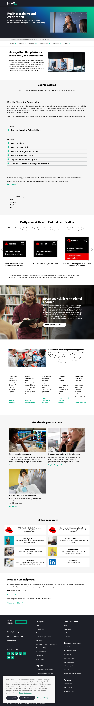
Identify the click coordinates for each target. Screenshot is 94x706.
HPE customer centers (70, 670)
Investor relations (41, 652)
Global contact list (13, 603)
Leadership (39, 655)
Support (39, 666)
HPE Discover (68, 629)
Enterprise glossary (69, 658)
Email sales (11, 641)
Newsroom (67, 637)
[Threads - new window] (20, 653)
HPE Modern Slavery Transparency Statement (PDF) (46, 646)
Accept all (12, 698)
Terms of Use (18, 703)
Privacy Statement (25, 693)
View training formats (61, 400)
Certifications (68, 684)
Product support (13, 636)
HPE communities (69, 666)
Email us (10, 595)
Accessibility (40, 629)
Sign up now (13, 506)
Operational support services (45, 669)
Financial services (69, 662)
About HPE (39, 625)
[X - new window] (12, 653)
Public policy (40, 659)
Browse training (12, 402)
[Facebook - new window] (24, 653)
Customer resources (72, 643)
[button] (92, 249)
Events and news (71, 621)
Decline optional (27, 698)
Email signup (67, 654)
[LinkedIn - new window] (8, 653)
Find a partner (68, 687)
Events (65, 625)
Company (40, 621)
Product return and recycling (44, 673)
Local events (67, 633)
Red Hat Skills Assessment (46, 178)
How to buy (11, 632)
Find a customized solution (46, 400)
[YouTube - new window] (8, 657)
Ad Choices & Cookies (30, 703)
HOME (12, 39)
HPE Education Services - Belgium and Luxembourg (27, 39)
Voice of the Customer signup (72, 673)
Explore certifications (30, 402)
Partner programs (69, 691)
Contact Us (67, 647)
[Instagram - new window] (16, 653)
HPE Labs (39, 640)
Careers (38, 633)
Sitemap (42, 703)
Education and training (70, 650)
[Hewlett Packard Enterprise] (12, 3)
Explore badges (53, 465)
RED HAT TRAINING (44, 39)
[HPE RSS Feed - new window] (12, 657)
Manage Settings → (43, 698)
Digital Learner (71, 316)
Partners (67, 680)
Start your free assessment (18, 465)
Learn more (11, 184)
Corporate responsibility (43, 637)
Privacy (9, 703)
